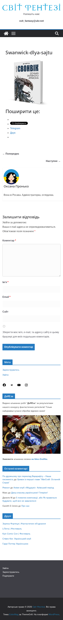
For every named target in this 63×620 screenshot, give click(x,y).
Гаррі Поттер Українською (15, 543)
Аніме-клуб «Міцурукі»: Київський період (33, 487)
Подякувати (8, 576)
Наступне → (53, 161)
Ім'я (5, 282)
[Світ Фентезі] (6, 33)
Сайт (5, 311)
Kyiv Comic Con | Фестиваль (16, 533)
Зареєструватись (10, 370)
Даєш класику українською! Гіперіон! (29, 492)
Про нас (25, 506)
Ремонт (6, 487)
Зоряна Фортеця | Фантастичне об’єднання (24, 523)
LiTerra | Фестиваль (12, 528)
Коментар (9, 240)
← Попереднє (10, 153)
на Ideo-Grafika (39, 459)
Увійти (5, 375)
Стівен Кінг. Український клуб (16, 538)
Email (6, 297)
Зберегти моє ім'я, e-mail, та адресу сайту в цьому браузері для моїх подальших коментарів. (30, 334)
